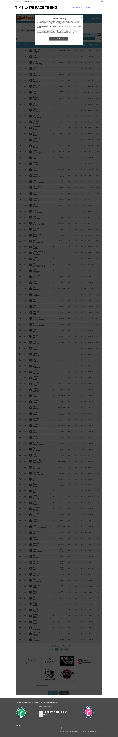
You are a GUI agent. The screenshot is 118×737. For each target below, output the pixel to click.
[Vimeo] (102, 2)
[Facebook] (99, 2)
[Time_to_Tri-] (35, 7)
